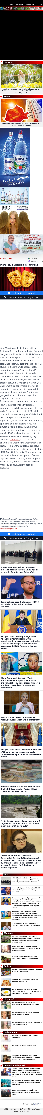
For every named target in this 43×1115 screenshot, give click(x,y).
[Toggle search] (40, 13)
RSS (11, 4)
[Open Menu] (1, 13)
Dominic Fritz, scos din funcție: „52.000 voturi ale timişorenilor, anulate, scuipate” (20, 604)
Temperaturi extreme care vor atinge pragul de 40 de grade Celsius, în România (21, 124)
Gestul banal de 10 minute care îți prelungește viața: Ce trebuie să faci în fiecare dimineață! (26, 948)
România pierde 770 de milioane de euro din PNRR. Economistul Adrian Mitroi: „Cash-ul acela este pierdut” (20, 789)
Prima (10, 258)
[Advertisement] (21, 38)
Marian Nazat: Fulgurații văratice (24, 1045)
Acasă (2, 258)
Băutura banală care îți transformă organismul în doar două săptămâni (25, 957)
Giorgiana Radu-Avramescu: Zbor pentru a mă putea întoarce (27, 1023)
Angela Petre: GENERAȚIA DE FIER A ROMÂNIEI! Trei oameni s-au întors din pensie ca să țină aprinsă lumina (26, 1057)
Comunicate (29, 4)
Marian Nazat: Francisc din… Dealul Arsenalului (25, 1036)
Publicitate (19, 4)
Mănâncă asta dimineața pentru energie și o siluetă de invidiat (27, 970)
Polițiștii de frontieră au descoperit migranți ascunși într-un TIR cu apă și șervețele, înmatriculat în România (19, 569)
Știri (6, 258)
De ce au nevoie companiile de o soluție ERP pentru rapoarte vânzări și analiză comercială (26, 1082)
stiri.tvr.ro (14, 439)
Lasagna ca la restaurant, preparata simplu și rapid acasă (25, 980)
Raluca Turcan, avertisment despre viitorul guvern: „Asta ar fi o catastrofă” (20, 718)
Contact (39, 4)
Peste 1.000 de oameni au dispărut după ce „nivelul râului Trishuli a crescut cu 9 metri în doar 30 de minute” (20, 823)
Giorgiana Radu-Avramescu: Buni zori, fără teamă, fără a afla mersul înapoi (26, 1003)
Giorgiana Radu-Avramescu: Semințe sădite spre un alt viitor (25, 1013)
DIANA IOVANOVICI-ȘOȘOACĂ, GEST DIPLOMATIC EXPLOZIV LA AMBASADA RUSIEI (25, 1092)
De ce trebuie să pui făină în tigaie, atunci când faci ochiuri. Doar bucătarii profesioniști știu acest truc (26, 991)
